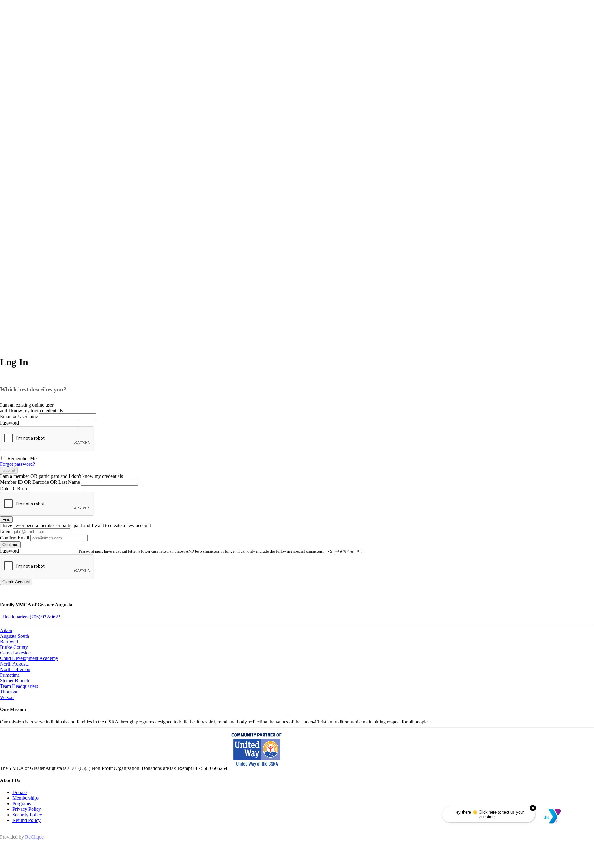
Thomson (9, 691)
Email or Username (19, 416)
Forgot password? (17, 464)
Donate (19, 792)
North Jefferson (15, 669)
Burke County (14, 647)
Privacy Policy (26, 809)
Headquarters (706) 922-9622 (30, 616)
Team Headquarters (19, 686)
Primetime (10, 675)
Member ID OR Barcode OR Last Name (40, 482)
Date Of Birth (13, 488)
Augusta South (14, 636)
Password (9, 423)
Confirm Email (14, 537)
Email (5, 531)
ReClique (34, 837)
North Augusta (14, 663)
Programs (21, 803)
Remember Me (21, 458)
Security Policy (27, 814)
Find (6, 519)
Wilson (7, 697)
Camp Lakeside (15, 652)
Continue (10, 544)
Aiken (6, 630)
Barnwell (9, 641)
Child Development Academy (29, 658)
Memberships (25, 798)
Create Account (16, 581)
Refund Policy (26, 820)
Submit (8, 470)
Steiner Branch (14, 680)
